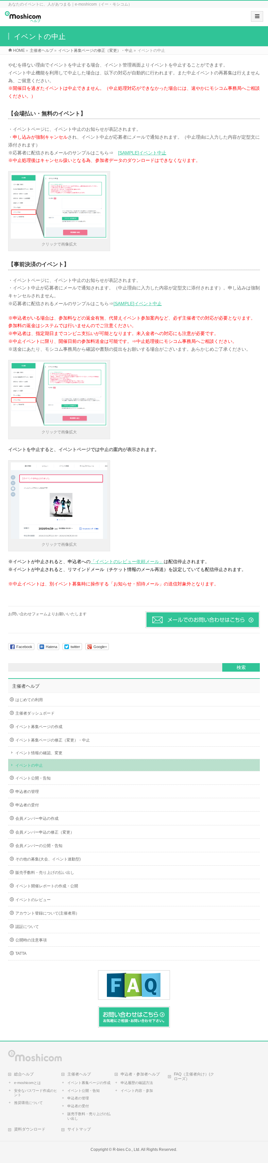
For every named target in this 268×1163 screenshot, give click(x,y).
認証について (27, 926)
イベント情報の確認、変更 (38, 753)
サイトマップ (79, 1129)
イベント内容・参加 (137, 1091)
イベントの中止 (29, 765)
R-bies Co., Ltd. (126, 1149)
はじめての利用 (29, 700)
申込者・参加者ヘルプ (140, 1074)
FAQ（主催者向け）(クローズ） (194, 1076)
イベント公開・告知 (33, 778)
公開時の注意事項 (31, 940)
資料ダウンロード (29, 1129)
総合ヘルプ (24, 1074)
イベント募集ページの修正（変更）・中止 (52, 740)
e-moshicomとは (27, 1083)
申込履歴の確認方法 (137, 1083)
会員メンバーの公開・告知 (38, 845)
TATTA (20, 953)
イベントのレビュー (33, 899)
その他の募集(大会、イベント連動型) (48, 859)
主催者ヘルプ (26, 686)
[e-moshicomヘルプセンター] (23, 19)
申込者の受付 (27, 805)
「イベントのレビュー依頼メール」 (127, 561)
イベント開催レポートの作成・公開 (46, 886)
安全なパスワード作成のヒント (35, 1093)
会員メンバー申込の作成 (37, 818)
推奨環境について (28, 1103)
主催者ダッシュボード (35, 713)
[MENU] (257, 16)
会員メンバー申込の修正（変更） (44, 832)
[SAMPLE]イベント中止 (142, 152)
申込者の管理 (27, 791)
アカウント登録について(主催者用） (47, 913)
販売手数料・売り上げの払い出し (44, 872)
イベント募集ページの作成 (38, 726)
